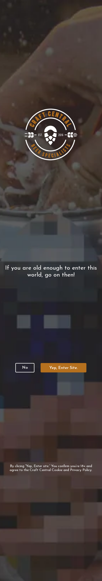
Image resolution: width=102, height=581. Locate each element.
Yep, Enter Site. (63, 368)
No (25, 368)
